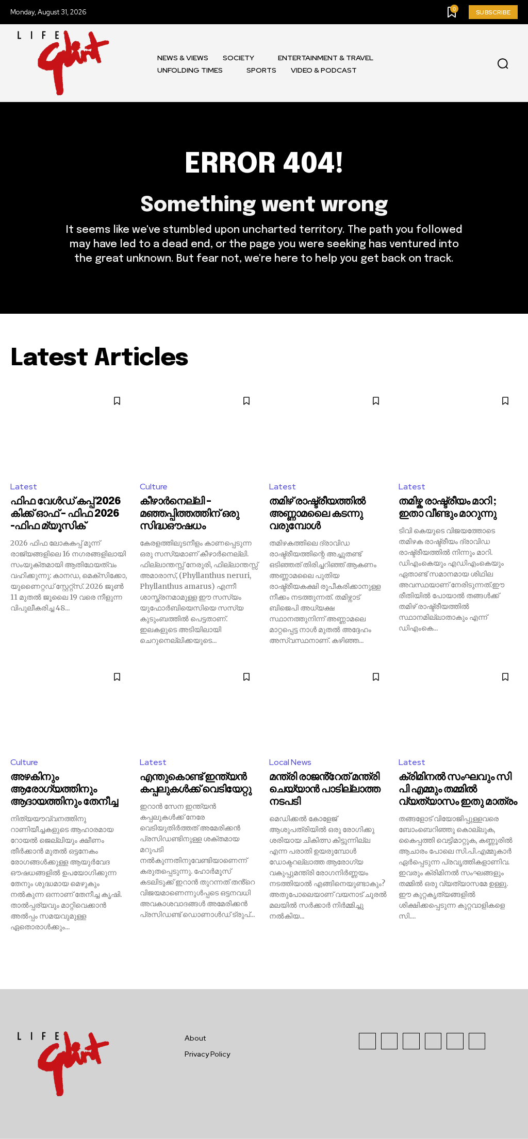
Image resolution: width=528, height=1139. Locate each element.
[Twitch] (433, 1041)
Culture (154, 486)
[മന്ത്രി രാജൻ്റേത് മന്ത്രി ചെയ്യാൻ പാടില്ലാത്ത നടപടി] (328, 706)
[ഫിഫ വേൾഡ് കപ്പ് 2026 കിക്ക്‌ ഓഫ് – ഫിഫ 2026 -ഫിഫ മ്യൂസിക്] (69, 430)
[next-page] (511, 950)
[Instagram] (389, 1041)
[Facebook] (367, 1041)
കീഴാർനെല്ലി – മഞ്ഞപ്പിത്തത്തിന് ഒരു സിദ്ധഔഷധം (189, 514)
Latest (23, 486)
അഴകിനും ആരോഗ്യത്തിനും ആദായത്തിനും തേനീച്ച (64, 789)
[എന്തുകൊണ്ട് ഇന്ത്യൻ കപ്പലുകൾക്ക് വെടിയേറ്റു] (199, 706)
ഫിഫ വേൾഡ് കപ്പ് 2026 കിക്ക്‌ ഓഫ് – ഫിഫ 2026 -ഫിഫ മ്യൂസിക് (65, 514)
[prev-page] (16, 950)
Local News (290, 762)
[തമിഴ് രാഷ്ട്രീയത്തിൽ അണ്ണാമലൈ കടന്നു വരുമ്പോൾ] (328, 430)
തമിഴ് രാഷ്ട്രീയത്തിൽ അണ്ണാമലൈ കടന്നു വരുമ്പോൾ (317, 514)
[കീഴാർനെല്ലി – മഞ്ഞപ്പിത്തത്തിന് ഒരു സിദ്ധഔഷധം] (199, 430)
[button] (503, 63)
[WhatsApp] (477, 1041)
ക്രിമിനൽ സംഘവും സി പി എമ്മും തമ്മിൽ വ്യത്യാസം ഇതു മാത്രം (458, 789)
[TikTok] (411, 1041)
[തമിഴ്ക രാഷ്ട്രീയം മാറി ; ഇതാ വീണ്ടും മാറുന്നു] (458, 430)
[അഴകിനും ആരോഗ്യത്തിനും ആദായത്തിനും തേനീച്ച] (69, 706)
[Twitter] (455, 1041)
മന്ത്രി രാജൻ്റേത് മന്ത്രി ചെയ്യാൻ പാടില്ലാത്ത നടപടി (324, 789)
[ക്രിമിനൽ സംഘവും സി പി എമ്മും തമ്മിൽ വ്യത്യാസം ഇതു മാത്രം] (458, 706)
